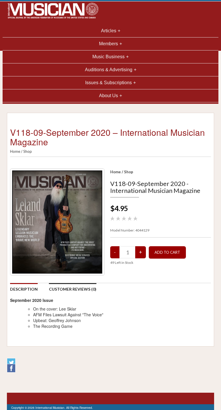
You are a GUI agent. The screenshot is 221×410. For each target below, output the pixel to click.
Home (15, 151)
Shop (27, 151)
